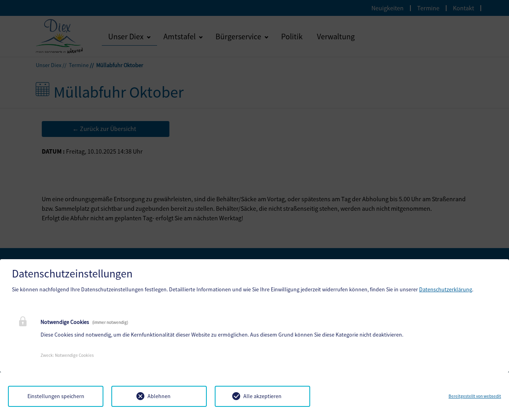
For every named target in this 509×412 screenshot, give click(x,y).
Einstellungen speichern (55, 396)
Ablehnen (159, 396)
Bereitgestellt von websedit (475, 396)
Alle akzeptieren (262, 396)
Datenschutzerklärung (445, 289)
